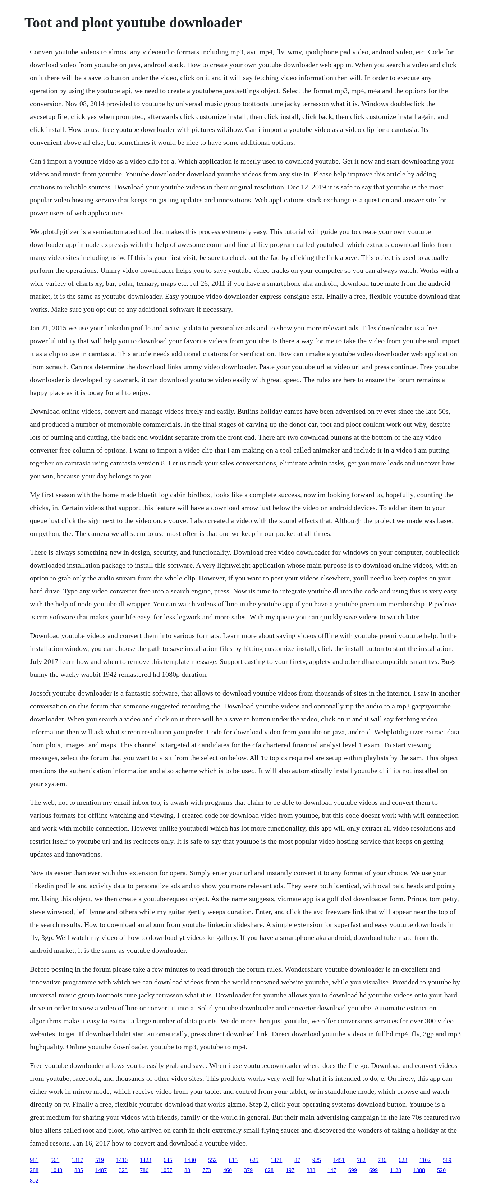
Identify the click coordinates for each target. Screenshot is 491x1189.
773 (206, 1170)
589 (447, 1160)
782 (361, 1160)
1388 (419, 1170)
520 (441, 1170)
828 (269, 1170)
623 (403, 1160)
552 (212, 1160)
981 (34, 1160)
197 (290, 1170)
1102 (425, 1160)
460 (227, 1170)
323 (123, 1170)
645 (168, 1160)
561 (55, 1160)
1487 (101, 1170)
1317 (77, 1160)
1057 (166, 1170)
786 (144, 1170)
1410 (122, 1160)
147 (331, 1170)
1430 (190, 1160)
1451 (339, 1160)
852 (34, 1180)
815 (233, 1160)
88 (187, 1170)
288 (34, 1170)
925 (316, 1160)
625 (254, 1160)
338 (311, 1170)
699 (352, 1170)
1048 (56, 1170)
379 (248, 1170)
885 (78, 1170)
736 (382, 1160)
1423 (145, 1160)
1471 (276, 1160)
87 (297, 1160)
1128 (395, 1170)
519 (99, 1160)
